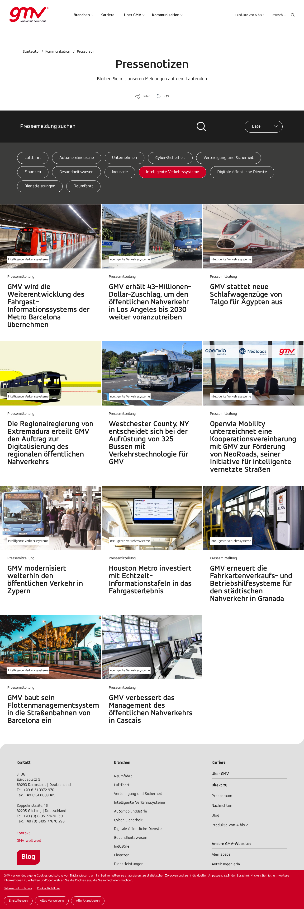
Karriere (107, 15)
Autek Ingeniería (226, 864)
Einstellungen (18, 901)
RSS (166, 96)
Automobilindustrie (76, 158)
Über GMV (132, 15)
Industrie (120, 172)
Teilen (146, 96)
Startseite (30, 52)
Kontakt (23, 833)
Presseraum (86, 52)
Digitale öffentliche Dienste (242, 172)
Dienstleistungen (39, 186)
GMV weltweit (29, 841)
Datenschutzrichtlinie (18, 888)
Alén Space (221, 855)
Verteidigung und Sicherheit (229, 158)
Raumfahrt (83, 186)
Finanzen (32, 172)
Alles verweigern (52, 901)
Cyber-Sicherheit (170, 158)
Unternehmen (124, 158)
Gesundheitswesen (76, 172)
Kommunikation (165, 15)
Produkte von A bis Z (250, 15)
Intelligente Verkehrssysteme (172, 172)
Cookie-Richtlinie (48, 888)
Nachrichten (222, 806)
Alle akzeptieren (88, 901)
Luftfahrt (32, 158)
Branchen (82, 15)
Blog (28, 857)
